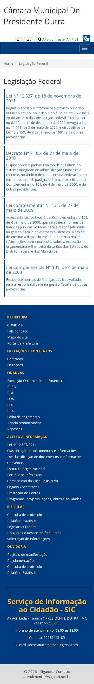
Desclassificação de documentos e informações (44, 456)
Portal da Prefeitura (22, 343)
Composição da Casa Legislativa (32, 481)
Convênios (15, 462)
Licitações (15, 365)
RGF (10, 392)
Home (8, 63)
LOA (10, 398)
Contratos (15, 359)
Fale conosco (17, 331)
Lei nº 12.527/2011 (21, 444)
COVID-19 (15, 325)
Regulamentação (20, 560)
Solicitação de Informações (28, 538)
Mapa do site (17, 337)
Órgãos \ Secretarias (23, 487)
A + (19, 40)
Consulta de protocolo (24, 514)
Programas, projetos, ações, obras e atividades (44, 499)
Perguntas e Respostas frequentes (34, 532)
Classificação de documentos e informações (42, 450)
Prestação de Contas (23, 493)
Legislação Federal (21, 526)
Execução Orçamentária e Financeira (35, 380)
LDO (10, 404)
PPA (10, 411)
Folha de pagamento (23, 417)
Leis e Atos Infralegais (24, 474)
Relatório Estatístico (23, 520)
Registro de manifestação (27, 554)
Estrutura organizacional (26, 468)
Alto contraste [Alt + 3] (60, 39)
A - (29, 40)
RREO (11, 386)
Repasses (14, 429)
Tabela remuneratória (24, 423)
